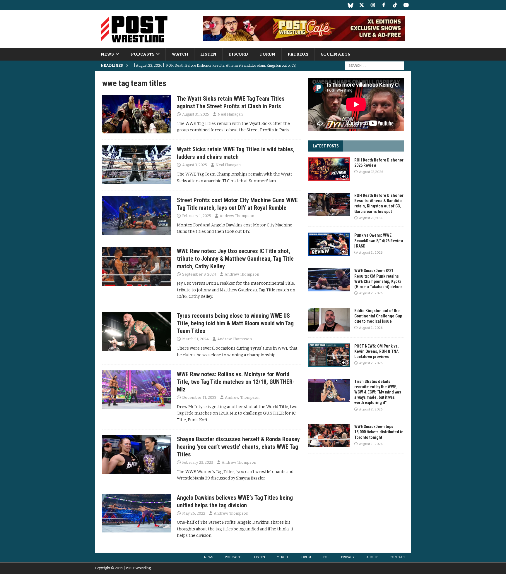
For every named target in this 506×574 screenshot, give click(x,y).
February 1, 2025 (196, 216)
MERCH (282, 557)
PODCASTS (143, 54)
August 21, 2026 (370, 253)
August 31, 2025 (195, 114)
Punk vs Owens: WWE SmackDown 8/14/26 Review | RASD (378, 240)
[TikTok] (395, 5)
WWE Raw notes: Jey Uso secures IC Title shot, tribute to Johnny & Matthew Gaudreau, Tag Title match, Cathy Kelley (235, 259)
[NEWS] (136, 114)
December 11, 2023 (199, 397)
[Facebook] (384, 5)
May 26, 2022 (193, 513)
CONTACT (397, 557)
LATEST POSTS (326, 146)
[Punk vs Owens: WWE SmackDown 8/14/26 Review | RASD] (329, 244)
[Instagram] (372, 5)
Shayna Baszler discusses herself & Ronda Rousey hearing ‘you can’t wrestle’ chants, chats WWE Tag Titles (238, 447)
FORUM (268, 54)
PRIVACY (348, 557)
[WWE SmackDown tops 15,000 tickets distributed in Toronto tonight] (329, 435)
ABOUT (372, 557)
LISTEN (208, 54)
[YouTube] (406, 5)
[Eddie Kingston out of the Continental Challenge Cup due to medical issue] (329, 319)
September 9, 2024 (199, 274)
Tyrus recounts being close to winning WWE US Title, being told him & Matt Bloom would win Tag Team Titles (235, 323)
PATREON (298, 54)
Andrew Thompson (237, 216)
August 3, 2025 (194, 165)
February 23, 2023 (197, 462)
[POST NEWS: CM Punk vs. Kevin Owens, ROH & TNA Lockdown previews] (329, 355)
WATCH (180, 54)
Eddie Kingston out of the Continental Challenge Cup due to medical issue (378, 316)
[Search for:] (374, 65)
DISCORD (238, 54)
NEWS (107, 54)
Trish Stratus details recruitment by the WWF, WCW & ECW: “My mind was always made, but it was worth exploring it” (377, 392)
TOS (326, 557)
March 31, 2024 (195, 339)
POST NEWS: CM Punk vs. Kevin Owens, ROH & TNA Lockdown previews (376, 351)
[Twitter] (361, 5)
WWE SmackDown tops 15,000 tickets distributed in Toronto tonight (379, 431)
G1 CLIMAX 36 (335, 54)
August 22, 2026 (371, 172)
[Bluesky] (350, 5)
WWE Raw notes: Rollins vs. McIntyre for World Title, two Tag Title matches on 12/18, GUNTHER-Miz (236, 382)
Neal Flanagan (230, 114)
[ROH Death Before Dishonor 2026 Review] (329, 169)
